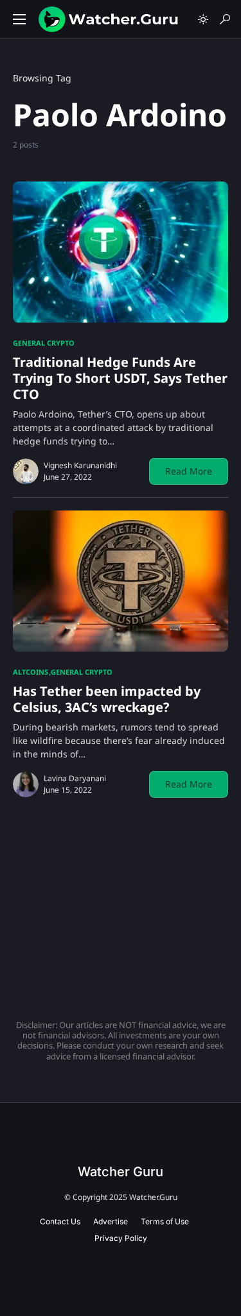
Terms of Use (165, 1221)
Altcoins (30, 672)
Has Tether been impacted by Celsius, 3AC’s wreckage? (107, 699)
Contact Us (60, 1221)
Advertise (110, 1221)
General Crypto (44, 343)
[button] (19, 19)
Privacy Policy (120, 1238)
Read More (188, 471)
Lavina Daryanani (75, 778)
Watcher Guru (120, 1171)
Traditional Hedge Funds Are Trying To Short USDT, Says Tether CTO (120, 378)
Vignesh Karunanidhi (80, 465)
